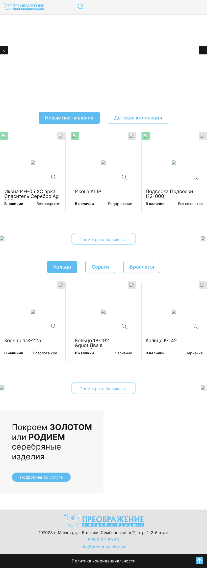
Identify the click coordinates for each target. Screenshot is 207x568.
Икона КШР (88, 191)
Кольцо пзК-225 (22, 340)
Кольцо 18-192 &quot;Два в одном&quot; (92, 343)
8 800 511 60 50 (103, 539)
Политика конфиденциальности (104, 560)
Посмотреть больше (101, 239)
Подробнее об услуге (41, 477)
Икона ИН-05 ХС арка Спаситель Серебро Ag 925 (32, 194)
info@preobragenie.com (103, 546)
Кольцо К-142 (161, 340)
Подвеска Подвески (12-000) (170, 194)
